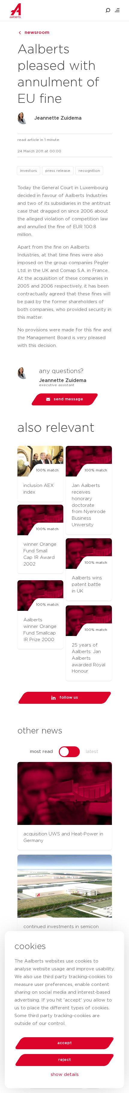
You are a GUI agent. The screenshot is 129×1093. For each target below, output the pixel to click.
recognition (89, 170)
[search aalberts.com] (108, 10)
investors (28, 170)
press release (57, 170)
